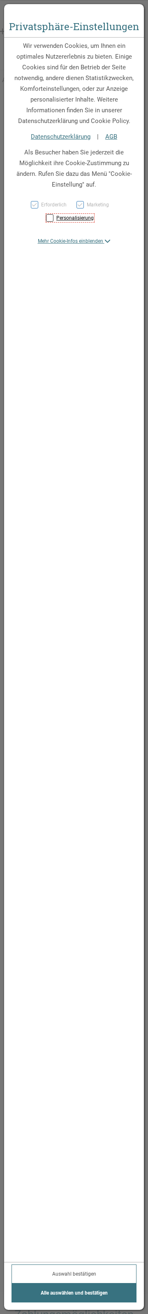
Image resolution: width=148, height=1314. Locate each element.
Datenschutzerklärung (60, 136)
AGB (111, 136)
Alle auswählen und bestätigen (74, 1293)
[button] (74, 241)
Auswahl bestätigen (74, 1274)
